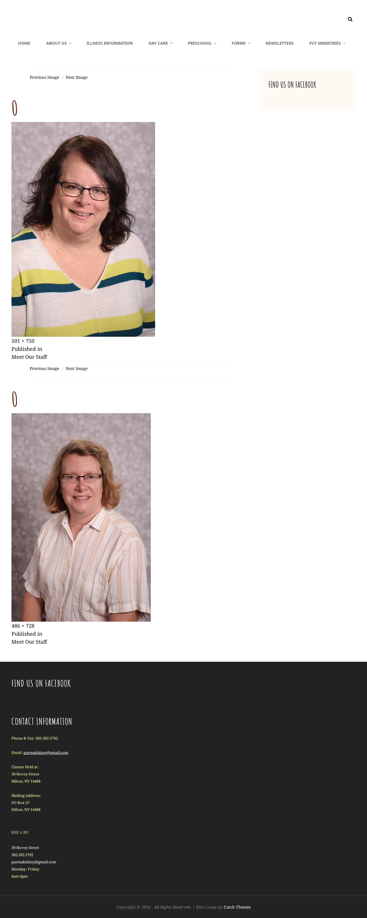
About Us (56, 43)
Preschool (200, 43)
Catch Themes (237, 907)
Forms (239, 43)
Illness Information (110, 43)
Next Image (76, 77)
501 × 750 (22, 340)
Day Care (158, 43)
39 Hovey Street (25, 847)
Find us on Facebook (292, 85)
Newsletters (280, 43)
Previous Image (44, 77)
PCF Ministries (325, 43)
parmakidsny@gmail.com (46, 752)
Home (24, 43)
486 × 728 (22, 625)
